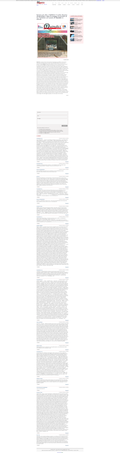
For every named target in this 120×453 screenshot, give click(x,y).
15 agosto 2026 (76, 22)
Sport (82, 4)
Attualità (77, 4)
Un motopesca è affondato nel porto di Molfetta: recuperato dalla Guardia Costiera (78, 20)
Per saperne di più (98, 0)
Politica (69, 4)
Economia (59, 4)
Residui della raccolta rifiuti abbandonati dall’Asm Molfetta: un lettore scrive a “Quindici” (78, 28)
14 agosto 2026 (76, 18)
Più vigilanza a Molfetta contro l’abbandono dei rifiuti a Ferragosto (78, 24)
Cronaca (64, 4)
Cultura (73, 4)
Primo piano (54, 4)
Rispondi (66, 161)
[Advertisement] (52, 103)
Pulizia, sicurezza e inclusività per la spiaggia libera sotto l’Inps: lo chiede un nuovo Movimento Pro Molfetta (78, 40)
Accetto (103, 0)
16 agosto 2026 (76, 34)
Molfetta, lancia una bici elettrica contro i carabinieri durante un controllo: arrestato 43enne (78, 32)
